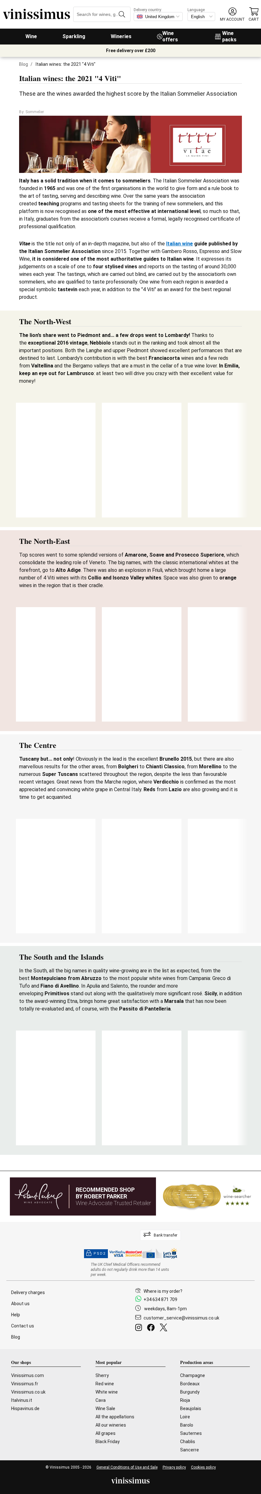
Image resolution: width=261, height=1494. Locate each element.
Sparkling (73, 36)
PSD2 (100, 1253)
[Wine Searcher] (207, 1196)
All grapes (105, 1433)
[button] (232, 14)
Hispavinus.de (25, 1408)
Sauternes (191, 1433)
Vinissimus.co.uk (28, 1392)
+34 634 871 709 (160, 1299)
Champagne (192, 1375)
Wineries (121, 36)
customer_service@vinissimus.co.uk (181, 1317)
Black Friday (107, 1441)
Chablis (187, 1441)
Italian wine (179, 244)
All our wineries (110, 1425)
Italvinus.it (21, 1400)
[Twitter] (165, 1328)
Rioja (185, 1400)
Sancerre (189, 1449)
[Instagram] (140, 1328)
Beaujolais (190, 1408)
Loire (185, 1416)
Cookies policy (203, 1467)
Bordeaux (190, 1383)
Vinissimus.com (27, 1375)
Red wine (104, 1383)
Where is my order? (163, 1291)
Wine (31, 36)
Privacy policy (174, 1467)
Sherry (102, 1375)
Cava (100, 1400)
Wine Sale (105, 1408)
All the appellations (114, 1416)
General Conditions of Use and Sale (127, 1467)
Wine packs (229, 36)
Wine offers (170, 36)
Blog (23, 64)
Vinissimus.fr (24, 1383)
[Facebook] (152, 1328)
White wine (106, 1392)
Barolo (186, 1425)
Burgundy (190, 1392)
